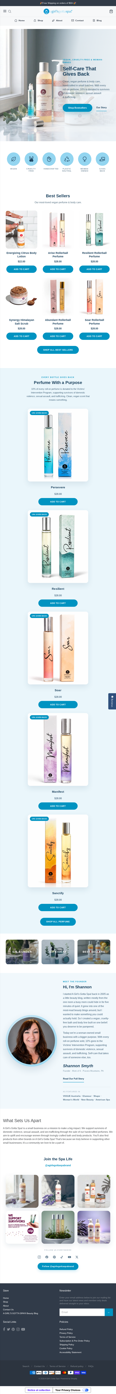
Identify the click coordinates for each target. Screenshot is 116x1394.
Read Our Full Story (73, 1078)
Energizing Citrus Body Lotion (21, 254)
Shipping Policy (67, 1344)
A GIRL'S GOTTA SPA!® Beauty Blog (20, 1313)
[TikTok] (62, 1257)
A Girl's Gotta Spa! (52, 1379)
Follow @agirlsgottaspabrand (58, 1266)
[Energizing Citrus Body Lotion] (21, 229)
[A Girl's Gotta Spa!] (58, 11)
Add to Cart (21, 269)
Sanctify (58, 893)
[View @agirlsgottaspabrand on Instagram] (22, 1191)
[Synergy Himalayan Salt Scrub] (21, 297)
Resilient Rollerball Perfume (94, 254)
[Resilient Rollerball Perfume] (94, 229)
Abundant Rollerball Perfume (58, 321)
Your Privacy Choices (67, 1390)
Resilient (58, 588)
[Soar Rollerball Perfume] (94, 297)
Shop (5, 1302)
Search (26, 1366)
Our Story (101, 107)
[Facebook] (47, 1257)
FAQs (90, 1366)
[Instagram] (39, 1257)
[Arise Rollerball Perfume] (58, 229)
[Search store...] (9, 11)
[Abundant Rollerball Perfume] (58, 297)
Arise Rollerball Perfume (58, 254)
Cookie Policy (66, 1348)
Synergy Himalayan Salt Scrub (21, 321)
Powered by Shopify (69, 1379)
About (6, 1306)
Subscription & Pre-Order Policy (75, 1341)
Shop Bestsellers (77, 107)
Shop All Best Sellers (58, 350)
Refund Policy (66, 1329)
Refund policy (76, 1366)
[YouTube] (69, 1257)
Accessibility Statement (70, 1352)
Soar (58, 690)
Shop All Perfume (58, 921)
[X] (77, 1257)
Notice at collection (39, 1390)
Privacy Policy (66, 1333)
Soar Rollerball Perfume (94, 321)
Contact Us (8, 1309)
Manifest (58, 791)
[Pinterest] (54, 1257)
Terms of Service (68, 1337)
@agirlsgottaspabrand (58, 1165)
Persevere (58, 487)
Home (6, 1298)
